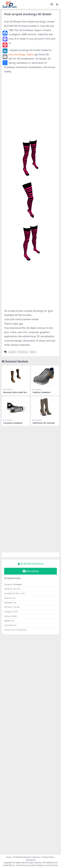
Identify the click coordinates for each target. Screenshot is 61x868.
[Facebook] (5, 33)
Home (8, 857)
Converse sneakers (13, 423)
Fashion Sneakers (41, 392)
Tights (30, 54)
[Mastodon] (5, 39)
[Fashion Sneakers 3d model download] (45, 376)
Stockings (19, 54)
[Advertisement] (30, 107)
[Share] (5, 63)
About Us (36, 857)
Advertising (30, 860)
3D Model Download (21, 857)
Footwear (9, 389)
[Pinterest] (5, 45)
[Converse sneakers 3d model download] (16, 407)
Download (32, 571)
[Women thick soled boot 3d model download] (16, 376)
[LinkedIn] (5, 51)
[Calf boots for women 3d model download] (45, 407)
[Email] (5, 57)
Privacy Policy (47, 857)
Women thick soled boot (15, 393)
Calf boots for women (44, 423)
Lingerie (8, 54)
